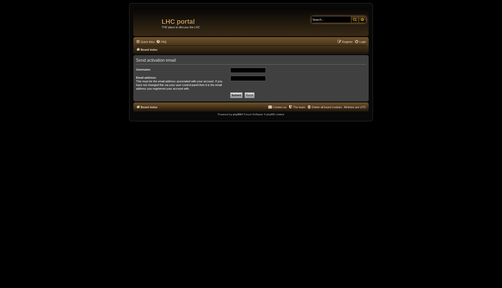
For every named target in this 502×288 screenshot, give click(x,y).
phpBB (237, 114)
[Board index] (148, 20)
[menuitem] (161, 42)
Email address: (146, 77)
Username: (143, 69)
